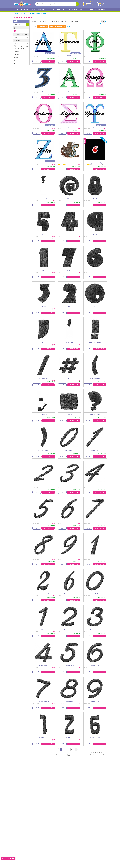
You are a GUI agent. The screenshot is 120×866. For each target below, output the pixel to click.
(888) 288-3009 (94, 9)
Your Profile (90, 5)
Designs (22, 13)
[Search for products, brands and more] (77, 4)
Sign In (88, 3)
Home (16, 13)
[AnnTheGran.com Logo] (22, 4)
